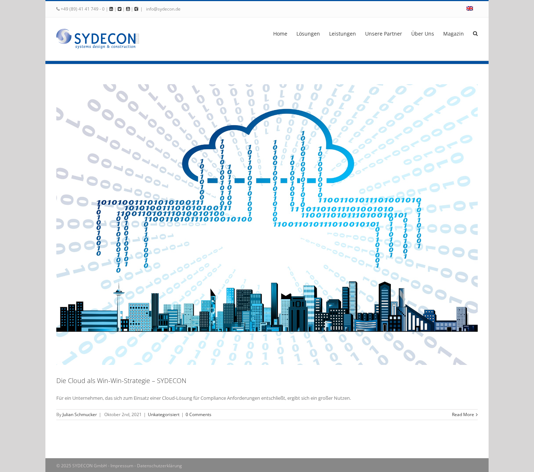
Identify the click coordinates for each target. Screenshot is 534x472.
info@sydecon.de (163, 9)
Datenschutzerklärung (159, 466)
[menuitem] (470, 9)
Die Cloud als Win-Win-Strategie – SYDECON (121, 380)
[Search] (475, 33)
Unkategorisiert (163, 414)
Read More (463, 414)
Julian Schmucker (79, 414)
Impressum (121, 466)
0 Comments (198, 414)
